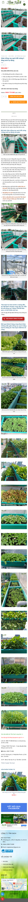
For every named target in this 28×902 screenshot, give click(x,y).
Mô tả (14, 113)
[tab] (14, 113)
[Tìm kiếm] (24, 1)
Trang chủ (4, 56)
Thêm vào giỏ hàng (16, 96)
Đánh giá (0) (14, 116)
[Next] (6, 28)
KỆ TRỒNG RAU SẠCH (20, 56)
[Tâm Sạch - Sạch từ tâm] (14, 2)
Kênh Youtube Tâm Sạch (8, 763)
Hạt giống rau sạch (8, 192)
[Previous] (2, 28)
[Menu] (24, 4)
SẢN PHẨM (11, 56)
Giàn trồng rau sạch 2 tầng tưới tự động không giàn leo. (14, 793)
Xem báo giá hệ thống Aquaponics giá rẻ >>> (12, 737)
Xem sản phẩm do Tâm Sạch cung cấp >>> (12, 734)
